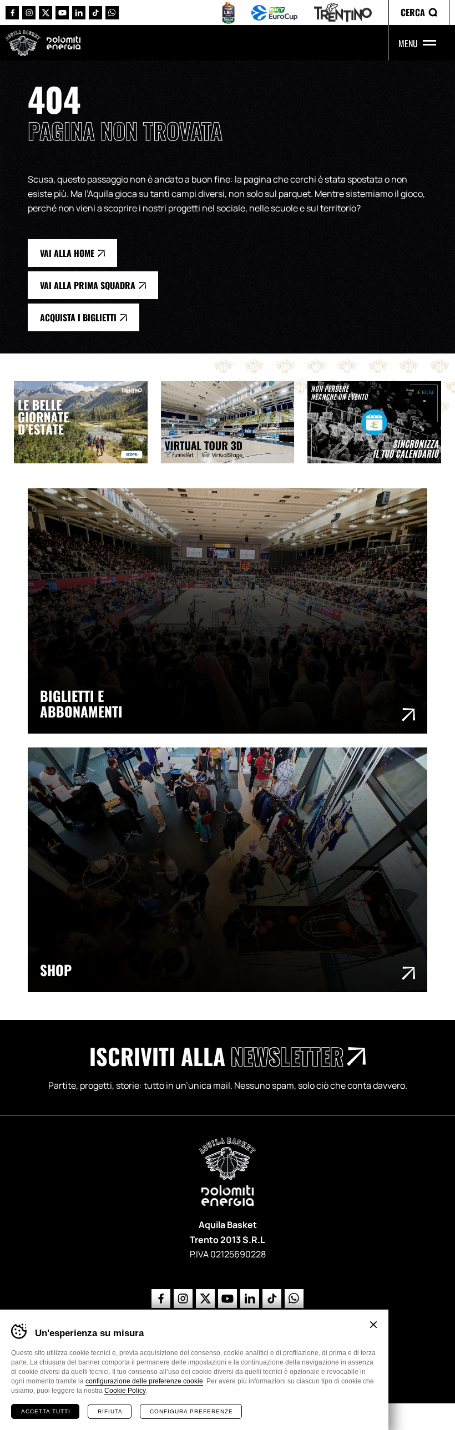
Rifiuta (110, 1411)
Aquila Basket (23, 43)
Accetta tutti (45, 1411)
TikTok (95, 12)
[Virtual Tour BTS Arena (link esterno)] (234, 422)
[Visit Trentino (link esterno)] (87, 422)
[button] (418, 12)
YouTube (62, 12)
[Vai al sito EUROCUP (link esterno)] (274, 13)
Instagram (29, 12)
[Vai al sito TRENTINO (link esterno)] (343, 12)
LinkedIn (78, 12)
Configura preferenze (191, 1411)
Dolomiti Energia (63, 42)
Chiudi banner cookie (373, 1324)
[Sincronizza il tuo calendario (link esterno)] (380, 422)
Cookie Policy (124, 1390)
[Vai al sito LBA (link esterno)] (228, 12)
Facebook (12, 12)
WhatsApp (112, 12)
